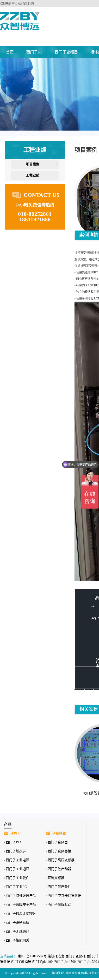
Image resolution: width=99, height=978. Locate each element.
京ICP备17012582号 (32, 956)
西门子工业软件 (17, 878)
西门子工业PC (16, 887)
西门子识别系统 (17, 922)
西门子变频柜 (75, 956)
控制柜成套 (56, 956)
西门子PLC (14, 842)
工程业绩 (32, 175)
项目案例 (32, 164)
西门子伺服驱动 (59, 904)
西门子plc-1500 (65, 962)
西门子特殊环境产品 (21, 896)
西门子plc (34, 52)
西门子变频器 (66, 52)
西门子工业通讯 (17, 869)
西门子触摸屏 (16, 851)
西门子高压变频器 (61, 860)
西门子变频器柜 (59, 851)
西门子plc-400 (42, 962)
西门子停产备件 (59, 887)
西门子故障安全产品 (21, 904)
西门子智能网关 (17, 940)
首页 (10, 52)
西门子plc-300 (87, 962)
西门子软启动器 (59, 869)
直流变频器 (56, 878)
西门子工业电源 (17, 860)
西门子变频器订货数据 (64, 896)
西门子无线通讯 (17, 931)
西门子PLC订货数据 (21, 913)
